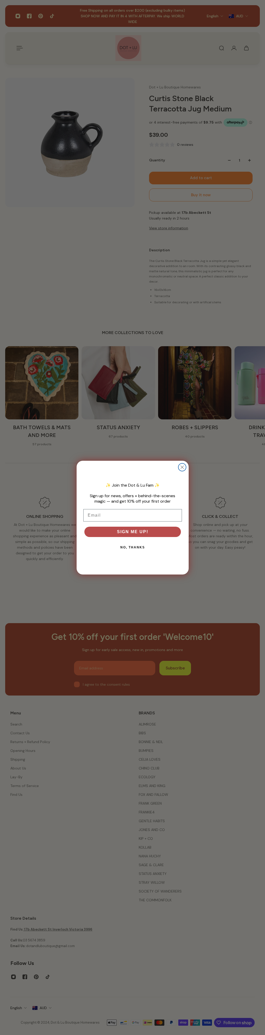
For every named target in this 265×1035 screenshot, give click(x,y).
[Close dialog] (182, 467)
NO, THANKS (132, 547)
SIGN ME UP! (132, 532)
